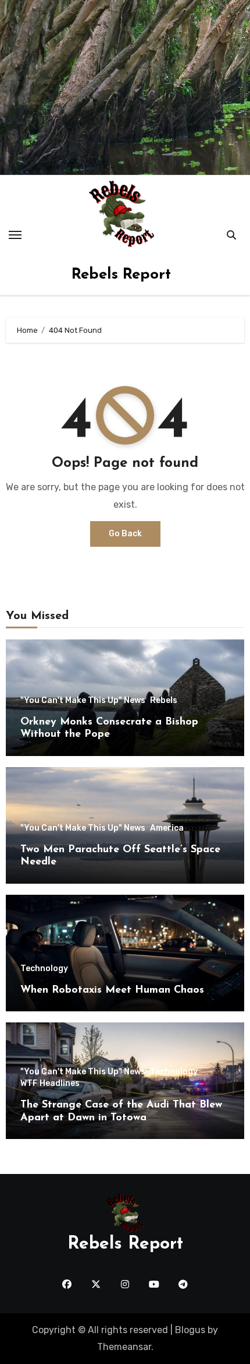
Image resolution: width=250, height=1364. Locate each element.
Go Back (125, 534)
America (167, 828)
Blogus (190, 1329)
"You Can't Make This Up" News (82, 701)
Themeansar (124, 1346)
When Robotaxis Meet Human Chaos (112, 990)
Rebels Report (121, 275)
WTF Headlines (50, 1084)
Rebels (163, 701)
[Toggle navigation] (15, 235)
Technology (44, 969)
